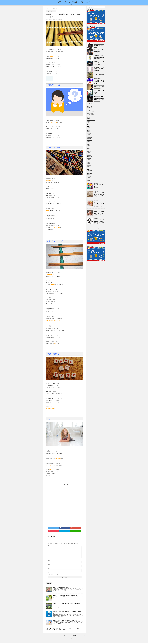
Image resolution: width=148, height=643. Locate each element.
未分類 (88, 117)
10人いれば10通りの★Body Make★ (74, 638)
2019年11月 (89, 138)
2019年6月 (89, 145)
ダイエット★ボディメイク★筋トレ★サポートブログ (74, 2)
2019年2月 (89, 151)
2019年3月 (89, 149)
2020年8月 (89, 126)
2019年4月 (89, 148)
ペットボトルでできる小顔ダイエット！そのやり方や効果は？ (99, 186)
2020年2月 (89, 134)
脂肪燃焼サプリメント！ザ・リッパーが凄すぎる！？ (99, 46)
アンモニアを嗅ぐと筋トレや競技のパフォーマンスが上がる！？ (99, 51)
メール (49, 564)
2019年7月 (89, 144)
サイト (49, 568)
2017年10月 (89, 173)
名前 (49, 560)
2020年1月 (89, 135)
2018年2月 (89, 167)
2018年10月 (89, 156)
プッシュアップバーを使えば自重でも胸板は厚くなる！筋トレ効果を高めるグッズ (99, 221)
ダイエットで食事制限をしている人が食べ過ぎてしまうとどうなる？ (99, 213)
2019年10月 (89, 140)
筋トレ (88, 121)
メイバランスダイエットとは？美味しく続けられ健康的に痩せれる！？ (99, 57)
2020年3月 (89, 133)
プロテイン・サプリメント (92, 115)
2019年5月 (89, 147)
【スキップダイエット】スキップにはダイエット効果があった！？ (99, 92)
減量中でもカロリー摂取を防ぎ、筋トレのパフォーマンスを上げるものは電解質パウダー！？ (99, 194)
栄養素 (88, 118)
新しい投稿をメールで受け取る (54, 574)
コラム (88, 110)
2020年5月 (89, 130)
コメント (50, 545)
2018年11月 (89, 155)
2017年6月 (89, 178)
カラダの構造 (89, 107)
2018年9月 (89, 158)
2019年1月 (89, 152)
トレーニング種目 (90, 114)
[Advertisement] (55, 492)
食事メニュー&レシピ (91, 122)
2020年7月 (89, 127)
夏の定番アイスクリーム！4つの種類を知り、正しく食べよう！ (66, 620)
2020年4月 (89, 131)
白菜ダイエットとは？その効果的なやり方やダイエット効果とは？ (67, 603)
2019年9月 (89, 141)
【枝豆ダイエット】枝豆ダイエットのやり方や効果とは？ (65, 595)
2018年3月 (89, 166)
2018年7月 (89, 160)
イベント (89, 104)
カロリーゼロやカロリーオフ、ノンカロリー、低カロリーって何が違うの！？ (64, 628)
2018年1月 (89, 169)
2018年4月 (89, 165)
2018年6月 (89, 162)
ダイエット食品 (90, 113)
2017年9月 (89, 174)
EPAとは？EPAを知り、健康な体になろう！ (58, 629)
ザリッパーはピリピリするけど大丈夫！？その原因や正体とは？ (99, 87)
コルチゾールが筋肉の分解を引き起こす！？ (62, 587)
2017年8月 (89, 176)
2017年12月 (89, 170)
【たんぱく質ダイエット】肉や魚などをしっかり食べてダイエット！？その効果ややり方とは (99, 204)
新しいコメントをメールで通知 (54, 572)
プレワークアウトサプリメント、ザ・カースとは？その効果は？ (99, 63)
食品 (88, 124)
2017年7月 (89, 177)
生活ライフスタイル (91, 120)
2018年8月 (89, 159)
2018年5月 (89, 163)
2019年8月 (89, 142)
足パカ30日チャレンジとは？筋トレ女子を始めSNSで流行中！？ (99, 69)
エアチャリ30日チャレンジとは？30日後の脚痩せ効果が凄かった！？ (99, 74)
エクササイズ (89, 106)
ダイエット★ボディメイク (51, 536)
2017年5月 (89, 180)
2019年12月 (89, 137)
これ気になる (89, 103)
